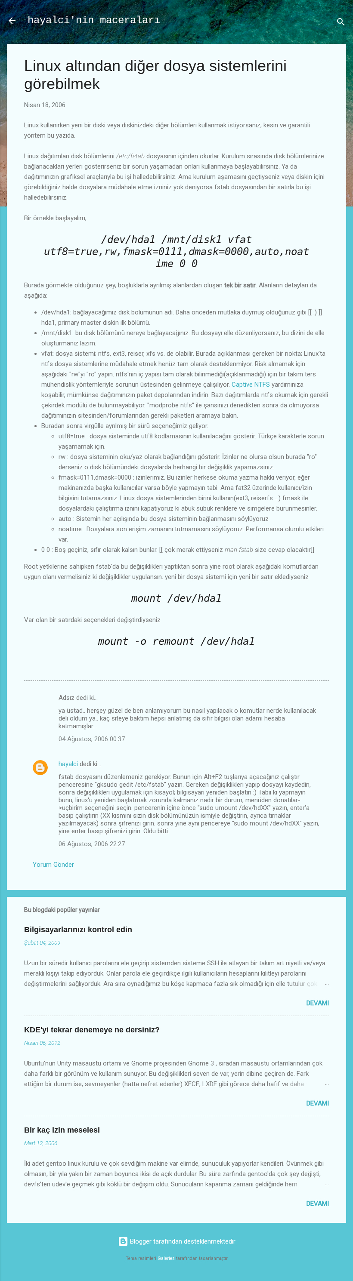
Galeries (166, 1258)
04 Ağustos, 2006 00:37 (92, 739)
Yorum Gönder (53, 864)
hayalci (68, 764)
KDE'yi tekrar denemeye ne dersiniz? (92, 1029)
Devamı (318, 1003)
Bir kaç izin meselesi (62, 1130)
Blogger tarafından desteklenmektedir (181, 1241)
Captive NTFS (251, 384)
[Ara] (341, 23)
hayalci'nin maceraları (94, 20)
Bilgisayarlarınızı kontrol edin (78, 929)
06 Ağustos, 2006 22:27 (92, 844)
